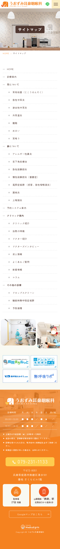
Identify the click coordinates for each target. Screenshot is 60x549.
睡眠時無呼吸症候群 (23, 300)
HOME (6, 53)
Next (58, 328)
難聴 (15, 123)
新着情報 (17, 269)
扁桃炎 (16, 192)
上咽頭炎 (17, 200)
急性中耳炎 (19, 100)
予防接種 (17, 308)
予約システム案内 (16, 208)
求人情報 (17, 254)
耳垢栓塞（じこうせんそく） (28, 92)
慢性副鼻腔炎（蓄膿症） (26, 177)
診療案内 (12, 76)
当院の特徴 (19, 231)
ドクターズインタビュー (26, 246)
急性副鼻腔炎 (20, 169)
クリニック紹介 (21, 223)
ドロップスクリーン (23, 292)
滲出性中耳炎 (20, 107)
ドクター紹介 (20, 238)
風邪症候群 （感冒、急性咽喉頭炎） (32, 184)
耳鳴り (16, 138)
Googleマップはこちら (30, 514)
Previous (2, 328)
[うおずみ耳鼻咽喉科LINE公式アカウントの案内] (47, 4)
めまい (16, 130)
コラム (16, 277)
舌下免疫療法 (20, 161)
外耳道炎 (17, 115)
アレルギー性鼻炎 (22, 154)
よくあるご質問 (21, 262)
